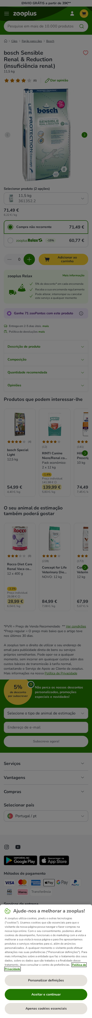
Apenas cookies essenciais (46, 1008)
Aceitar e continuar (46, 994)
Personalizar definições (46, 980)
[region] (46, 961)
